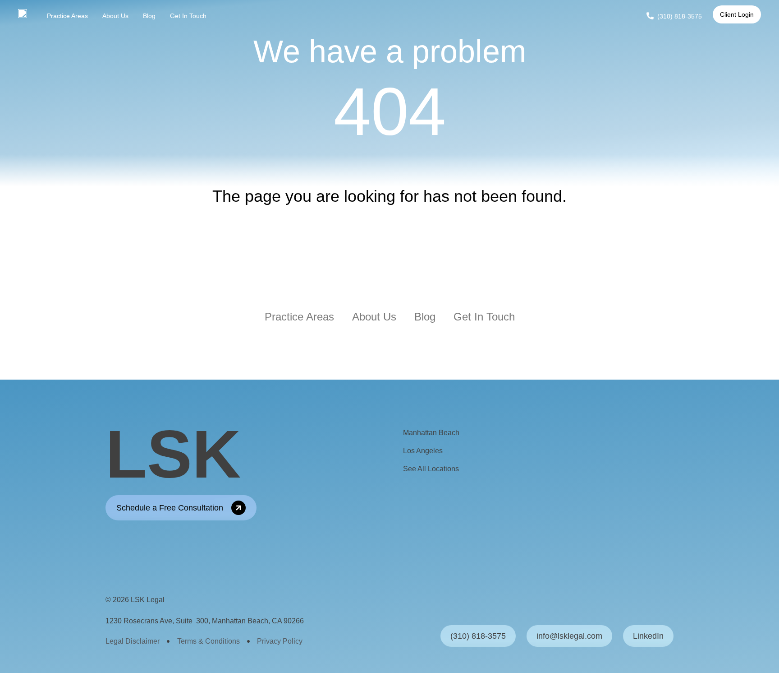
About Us (115, 15)
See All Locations (431, 469)
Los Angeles (423, 451)
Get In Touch (188, 15)
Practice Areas (67, 15)
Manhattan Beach (431, 432)
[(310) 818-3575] (650, 15)
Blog (149, 15)
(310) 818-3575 (679, 16)
